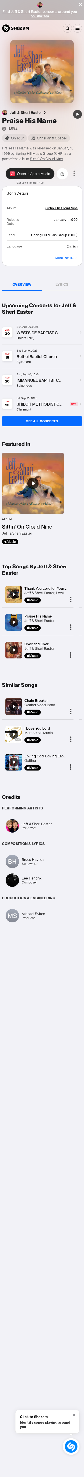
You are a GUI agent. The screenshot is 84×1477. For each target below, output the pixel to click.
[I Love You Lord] (13, 734)
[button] (80, 4)
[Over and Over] (13, 650)
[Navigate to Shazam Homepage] (15, 28)
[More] (70, 600)
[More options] (74, 173)
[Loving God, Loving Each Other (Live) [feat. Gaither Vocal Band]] (13, 762)
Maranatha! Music (38, 732)
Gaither (30, 760)
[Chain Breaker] (13, 706)
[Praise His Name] (77, 114)
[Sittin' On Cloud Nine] (33, 498)
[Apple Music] (10, 541)
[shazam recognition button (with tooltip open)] (71, 1446)
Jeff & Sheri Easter (39, 620)
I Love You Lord (37, 728)
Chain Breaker (36, 700)
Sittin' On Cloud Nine (46, 159)
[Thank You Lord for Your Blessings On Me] (13, 594)
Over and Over (36, 644)
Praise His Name (38, 616)
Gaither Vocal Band (39, 705)
